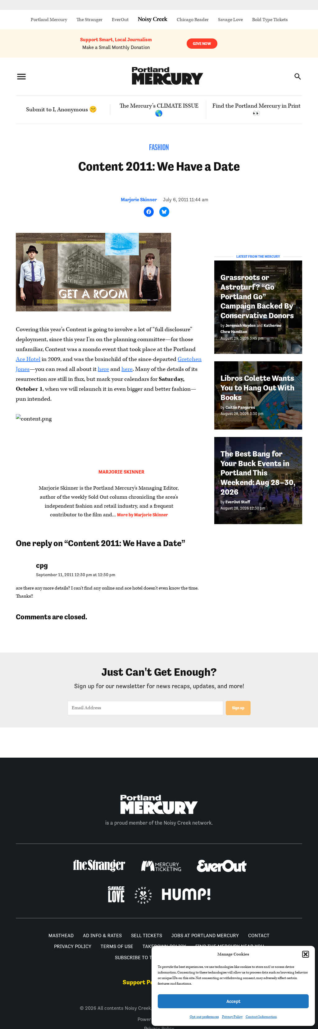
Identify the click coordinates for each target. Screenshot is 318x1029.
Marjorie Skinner (139, 200)
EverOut (120, 20)
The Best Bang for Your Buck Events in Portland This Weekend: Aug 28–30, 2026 (257, 473)
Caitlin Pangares (240, 407)
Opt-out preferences (204, 1016)
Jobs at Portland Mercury (205, 935)
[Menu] (21, 76)
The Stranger (89, 20)
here (103, 369)
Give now (202, 43)
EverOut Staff (237, 502)
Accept (233, 1001)
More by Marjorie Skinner (142, 514)
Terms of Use (117, 946)
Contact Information (261, 1016)
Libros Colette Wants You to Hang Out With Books (257, 388)
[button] (305, 954)
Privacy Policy (232, 1016)
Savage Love (230, 20)
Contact (259, 935)
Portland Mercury (49, 20)
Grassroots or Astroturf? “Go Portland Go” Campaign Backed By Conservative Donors (257, 296)
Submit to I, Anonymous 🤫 (61, 110)
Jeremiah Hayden (240, 325)
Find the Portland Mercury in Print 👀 (256, 110)
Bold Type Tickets (270, 20)
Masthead (61, 935)
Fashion (159, 148)
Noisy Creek (152, 19)
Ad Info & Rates (102, 935)
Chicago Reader (193, 20)
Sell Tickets (146, 935)
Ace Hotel (28, 359)
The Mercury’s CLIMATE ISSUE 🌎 (159, 110)
